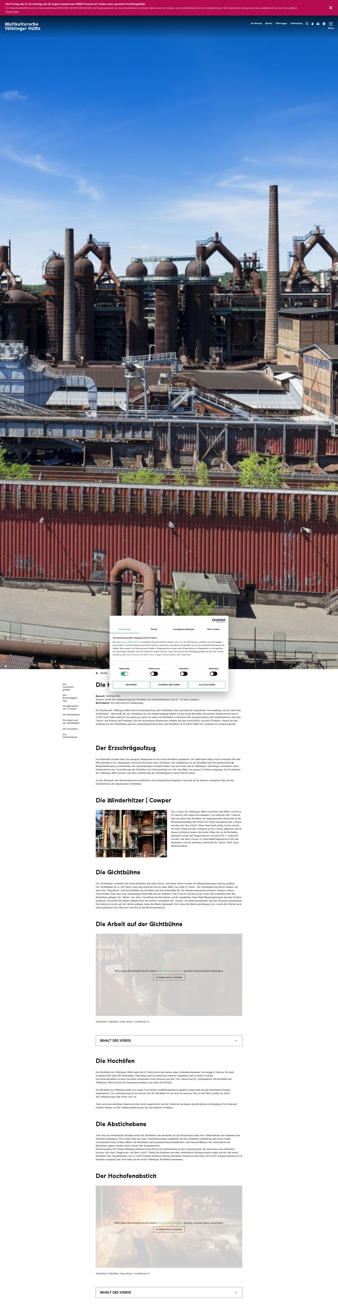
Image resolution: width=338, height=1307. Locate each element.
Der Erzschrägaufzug (70, 698)
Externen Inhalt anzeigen (169, 977)
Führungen (281, 23)
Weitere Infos (12, 12)
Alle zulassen (207, 684)
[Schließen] (330, 7)
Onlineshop (296, 23)
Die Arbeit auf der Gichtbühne (71, 721)
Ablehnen (131, 684)
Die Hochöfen (70, 729)
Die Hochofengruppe (68, 687)
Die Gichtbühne (71, 714)
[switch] (154, 674)
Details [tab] (154, 629)
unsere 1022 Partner (130, 642)
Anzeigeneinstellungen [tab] (183, 629)
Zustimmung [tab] (124, 629)
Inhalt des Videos (115, 1040)
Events (268, 23)
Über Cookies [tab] (213, 629)
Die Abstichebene (70, 735)
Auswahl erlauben (169, 684)
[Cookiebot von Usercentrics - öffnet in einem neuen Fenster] (214, 621)
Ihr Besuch (256, 23)
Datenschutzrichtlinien (170, 971)
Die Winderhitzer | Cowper (71, 707)
